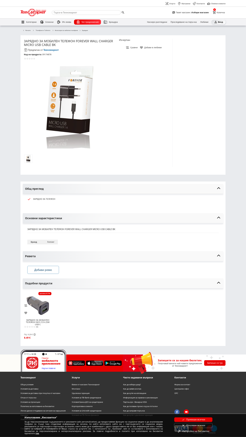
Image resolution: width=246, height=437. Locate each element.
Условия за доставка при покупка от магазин (40, 393)
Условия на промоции (30, 402)
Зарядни (85, 30)
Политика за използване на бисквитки (37, 406)
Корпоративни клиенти (82, 406)
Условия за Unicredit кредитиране (86, 411)
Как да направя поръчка (134, 411)
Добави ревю (43, 270)
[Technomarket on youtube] (186, 412)
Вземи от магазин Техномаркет (86, 385)
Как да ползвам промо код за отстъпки (140, 406)
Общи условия (26, 385)
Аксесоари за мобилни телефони (66, 30)
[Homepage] (33, 12)
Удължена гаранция (81, 393)
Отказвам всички (195, 425)
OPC (176, 393)
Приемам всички (195, 419)
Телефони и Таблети (43, 30)
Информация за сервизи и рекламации (140, 398)
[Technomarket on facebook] (177, 412)
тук (37, 433)
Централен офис (181, 389)
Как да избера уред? (132, 385)
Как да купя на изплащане (134, 393)
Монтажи (76, 389)
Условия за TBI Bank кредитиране (86, 398)
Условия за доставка (29, 389)
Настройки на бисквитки (195, 431)
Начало (28, 30)
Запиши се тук (215, 363)
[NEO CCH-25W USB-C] (38, 304)
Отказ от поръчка (28, 398)
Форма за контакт (182, 385)
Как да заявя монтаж (132, 389)
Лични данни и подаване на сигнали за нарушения (43, 411)
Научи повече (49, 368)
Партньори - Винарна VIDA (135, 402)
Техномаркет (51, 50)
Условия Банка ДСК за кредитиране (87, 402)
